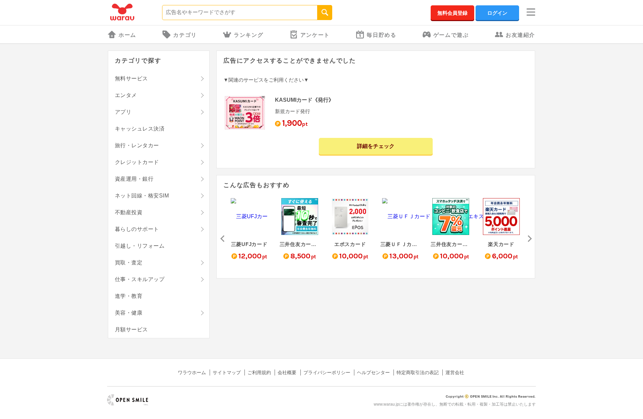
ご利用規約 (259, 372)
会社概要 (287, 372)
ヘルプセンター (373, 372)
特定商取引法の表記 (418, 372)
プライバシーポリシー (326, 372)
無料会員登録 (452, 13)
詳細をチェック (376, 146)
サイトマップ (227, 372)
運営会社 (454, 372)
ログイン (497, 13)
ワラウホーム (192, 372)
